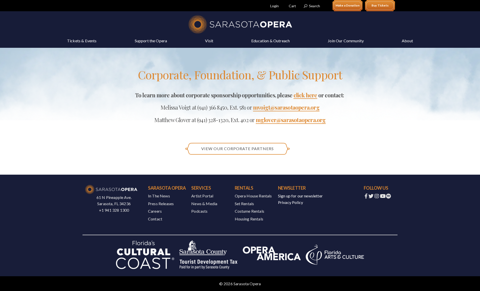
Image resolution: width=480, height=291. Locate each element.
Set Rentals (244, 203)
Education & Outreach (270, 40)
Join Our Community (346, 40)
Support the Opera (151, 40)
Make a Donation (348, 5)
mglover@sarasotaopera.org (291, 120)
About (407, 40)
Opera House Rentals (253, 195)
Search (314, 6)
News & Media (204, 203)
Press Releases (161, 203)
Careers (155, 211)
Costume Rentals (249, 211)
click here (305, 95)
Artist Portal (202, 195)
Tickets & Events (82, 40)
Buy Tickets (380, 5)
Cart (292, 6)
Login (274, 6)
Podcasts (199, 211)
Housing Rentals (249, 218)
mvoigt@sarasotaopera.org (286, 107)
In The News (159, 195)
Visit (209, 40)
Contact (155, 218)
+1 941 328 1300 (114, 210)
